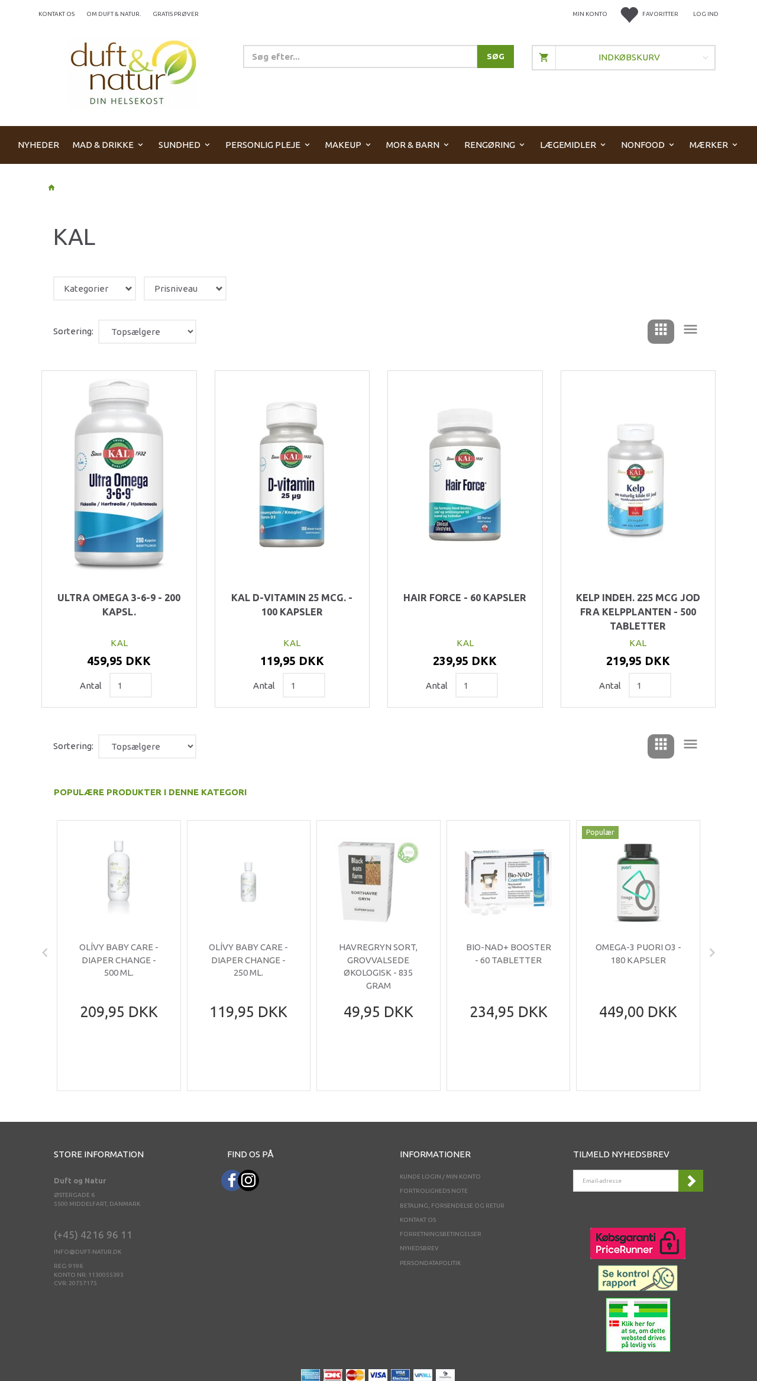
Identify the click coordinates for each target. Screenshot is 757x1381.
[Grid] (661, 332)
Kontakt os (56, 14)
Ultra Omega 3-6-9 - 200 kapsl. (118, 604)
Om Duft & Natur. (113, 14)
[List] (690, 332)
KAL (119, 643)
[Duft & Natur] (133, 71)
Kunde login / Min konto (440, 1176)
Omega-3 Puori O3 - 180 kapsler (638, 953)
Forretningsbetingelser (440, 1234)
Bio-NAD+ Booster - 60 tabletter (508, 953)
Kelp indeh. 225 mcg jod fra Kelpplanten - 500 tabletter (638, 611)
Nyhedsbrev (419, 1248)
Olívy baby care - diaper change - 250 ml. (248, 959)
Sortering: (73, 331)
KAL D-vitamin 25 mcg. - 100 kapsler (291, 604)
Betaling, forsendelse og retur (452, 1205)
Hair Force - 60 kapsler (464, 597)
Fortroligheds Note (434, 1191)
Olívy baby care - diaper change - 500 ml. (118, 959)
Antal (91, 685)
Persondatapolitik (430, 1263)
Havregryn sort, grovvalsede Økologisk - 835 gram (378, 966)
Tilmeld (690, 1181)
